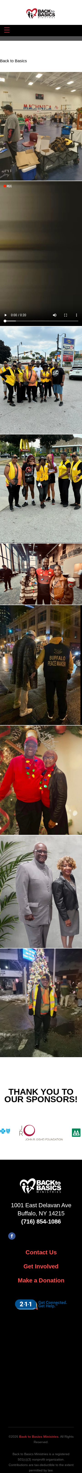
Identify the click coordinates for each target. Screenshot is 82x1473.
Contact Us (41, 1252)
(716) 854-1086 (41, 1221)
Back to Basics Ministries (39, 1436)
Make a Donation (41, 1280)
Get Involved (41, 1266)
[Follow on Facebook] (11, 1236)
